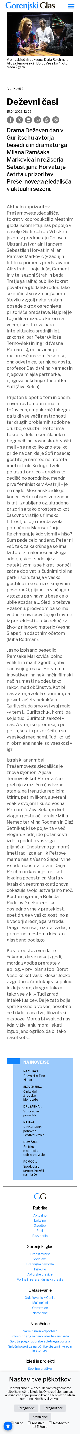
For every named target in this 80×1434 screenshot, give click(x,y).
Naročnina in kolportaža (40, 1331)
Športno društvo (40, 1368)
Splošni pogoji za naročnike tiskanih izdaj (40, 1336)
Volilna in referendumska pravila (40, 1279)
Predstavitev (40, 1254)
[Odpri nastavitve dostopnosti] (8, 1426)
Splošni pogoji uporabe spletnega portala (40, 1341)
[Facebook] (10, 119)
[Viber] (55, 119)
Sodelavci (40, 1259)
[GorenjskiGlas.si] (30, 6)
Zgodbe (40, 1225)
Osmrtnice (40, 1308)
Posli (40, 1231)
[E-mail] (37, 119)
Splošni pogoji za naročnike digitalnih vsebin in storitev (40, 1348)
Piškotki (40, 1269)
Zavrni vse (40, 1417)
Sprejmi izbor (53, 1408)
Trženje (42, 1426)
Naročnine (40, 1313)
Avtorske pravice (40, 1274)
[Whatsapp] (46, 119)
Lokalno (40, 1220)
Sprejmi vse (26, 1408)
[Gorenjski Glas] (40, 1196)
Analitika (38, 1423)
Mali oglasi (40, 1303)
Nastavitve (61, 1423)
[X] (19, 119)
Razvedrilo (40, 1236)
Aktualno (40, 1215)
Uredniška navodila (40, 1264)
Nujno (19, 1423)
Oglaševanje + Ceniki (40, 1297)
